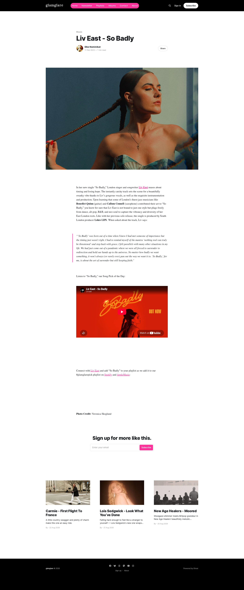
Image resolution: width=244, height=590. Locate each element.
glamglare (54, 5)
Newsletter (87, 5)
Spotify (108, 374)
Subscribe (191, 5)
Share (162, 48)
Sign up (118, 570)
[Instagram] (133, 566)
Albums (112, 5)
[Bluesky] (115, 566)
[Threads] (119, 566)
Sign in (177, 5)
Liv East (95, 370)
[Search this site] (170, 6)
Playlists (100, 5)
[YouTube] (128, 566)
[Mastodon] (124, 566)
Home (75, 5)
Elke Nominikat (93, 47)
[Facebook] (110, 566)
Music (79, 32)
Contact (124, 5)
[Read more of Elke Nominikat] (79, 48)
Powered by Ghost (190, 568)
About (135, 5)
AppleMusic (123, 374)
